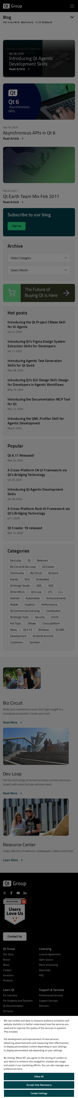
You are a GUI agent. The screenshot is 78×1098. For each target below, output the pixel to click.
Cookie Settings (39, 1093)
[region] (39, 1057)
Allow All (39, 1076)
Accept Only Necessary (39, 1085)
